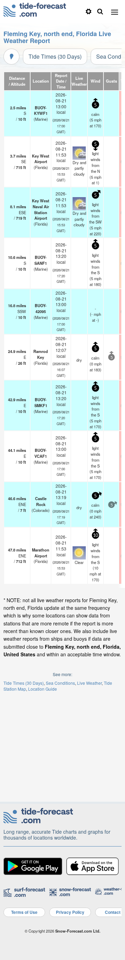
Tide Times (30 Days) (55, 56)
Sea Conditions (60, 683)
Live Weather (89, 683)
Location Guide (42, 689)
